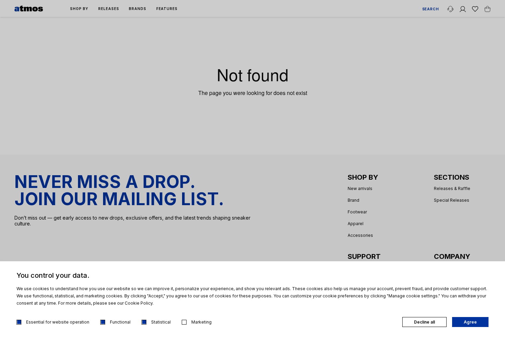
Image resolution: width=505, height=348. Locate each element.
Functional (120, 322)
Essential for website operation (57, 322)
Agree (470, 322)
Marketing (201, 322)
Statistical (161, 322)
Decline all (424, 322)
